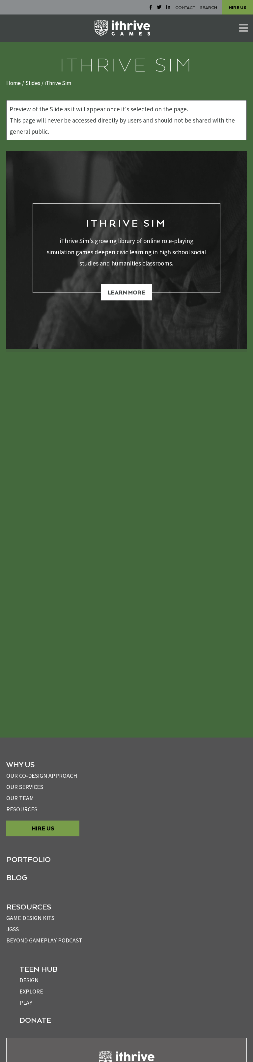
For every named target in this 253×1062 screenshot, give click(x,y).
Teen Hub (38, 969)
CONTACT (185, 7)
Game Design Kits (30, 918)
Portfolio (28, 859)
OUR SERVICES (24, 787)
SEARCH (208, 7)
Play (25, 1002)
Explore (31, 991)
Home (13, 83)
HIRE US (237, 7)
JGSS (12, 929)
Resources (21, 809)
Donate (35, 1020)
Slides (32, 83)
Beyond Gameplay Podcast (44, 940)
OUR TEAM (20, 798)
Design (29, 980)
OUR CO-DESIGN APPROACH (41, 775)
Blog (16, 877)
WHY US (20, 764)
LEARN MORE (126, 292)
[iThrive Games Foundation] (122, 28)
